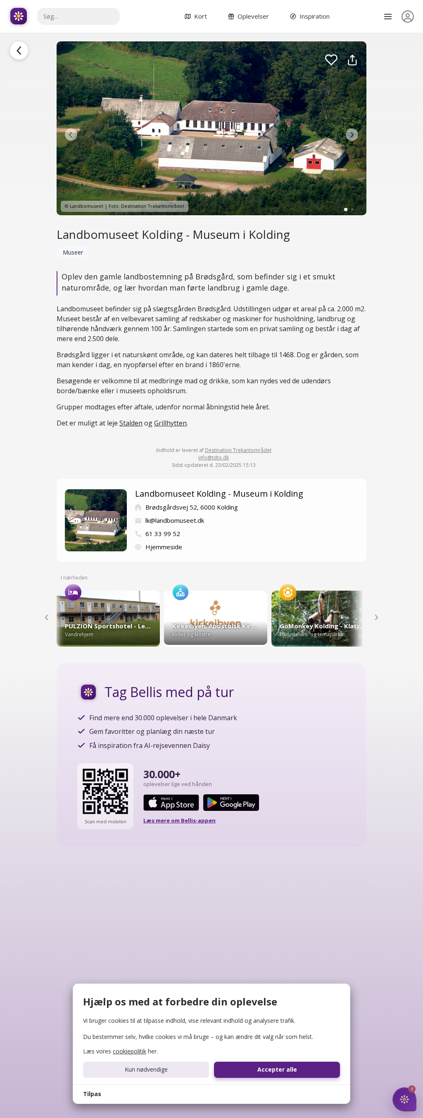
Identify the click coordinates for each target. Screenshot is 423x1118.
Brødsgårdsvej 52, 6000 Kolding (191, 507)
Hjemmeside (163, 547)
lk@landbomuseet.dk (174, 520)
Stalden (131, 423)
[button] (71, 134)
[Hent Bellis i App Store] (171, 802)
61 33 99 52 (162, 533)
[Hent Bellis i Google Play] (231, 802)
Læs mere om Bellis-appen (179, 820)
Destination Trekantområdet (238, 450)
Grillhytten (170, 423)
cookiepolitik (129, 1051)
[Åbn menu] (388, 16)
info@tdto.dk (213, 457)
